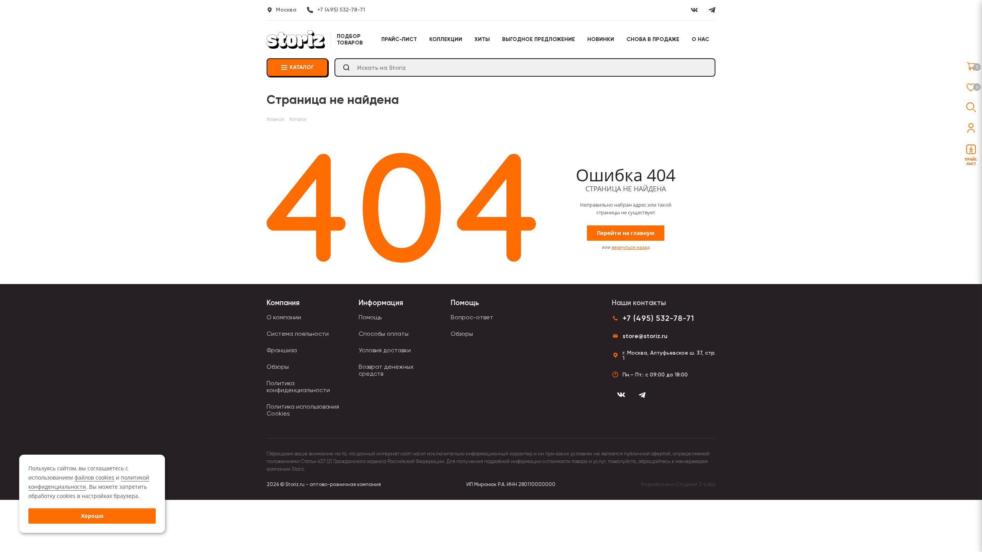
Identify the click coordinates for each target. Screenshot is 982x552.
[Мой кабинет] (971, 128)
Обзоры (278, 366)
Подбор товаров (350, 39)
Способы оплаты (384, 333)
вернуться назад (631, 247)
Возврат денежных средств (386, 370)
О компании (284, 317)
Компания (283, 302)
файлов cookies (94, 477)
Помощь (370, 317)
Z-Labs (707, 484)
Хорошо (92, 515)
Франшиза (282, 350)
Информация (381, 302)
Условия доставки (385, 350)
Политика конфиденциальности (298, 387)
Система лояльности (298, 333)
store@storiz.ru (645, 336)
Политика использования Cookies (303, 410)
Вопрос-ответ (472, 317)
